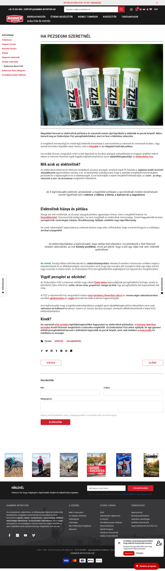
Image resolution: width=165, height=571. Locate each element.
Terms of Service (142, 494)
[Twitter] (47, 350)
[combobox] (91, 9)
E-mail (107, 388)
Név (42, 388)
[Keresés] (94, 9)
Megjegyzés (46, 399)
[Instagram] (17, 535)
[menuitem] (19, 40)
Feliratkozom (140, 488)
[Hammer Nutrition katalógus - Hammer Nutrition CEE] (69, 465)
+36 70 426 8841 (80, 550)
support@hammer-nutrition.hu (98, 550)
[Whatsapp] (71, 350)
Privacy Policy (128, 494)
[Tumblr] (56, 350)
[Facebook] (42, 350)
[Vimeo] (33, 535)
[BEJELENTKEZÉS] (131, 9)
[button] (140, 9)
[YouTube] (25, 535)
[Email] (66, 350)
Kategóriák (8, 35)
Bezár (157, 3)
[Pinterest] (51, 350)
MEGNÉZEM (96, 3)
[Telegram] (61, 350)
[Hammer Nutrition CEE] (14, 465)
